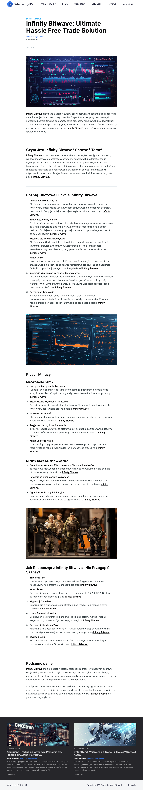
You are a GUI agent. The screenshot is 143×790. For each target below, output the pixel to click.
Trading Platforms (33, 19)
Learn (65, 4)
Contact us (128, 4)
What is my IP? (48, 4)
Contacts (132, 785)
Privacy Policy (120, 785)
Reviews (112, 4)
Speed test (79, 4)
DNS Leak (96, 4)
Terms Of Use (107, 785)
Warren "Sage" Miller (34, 36)
